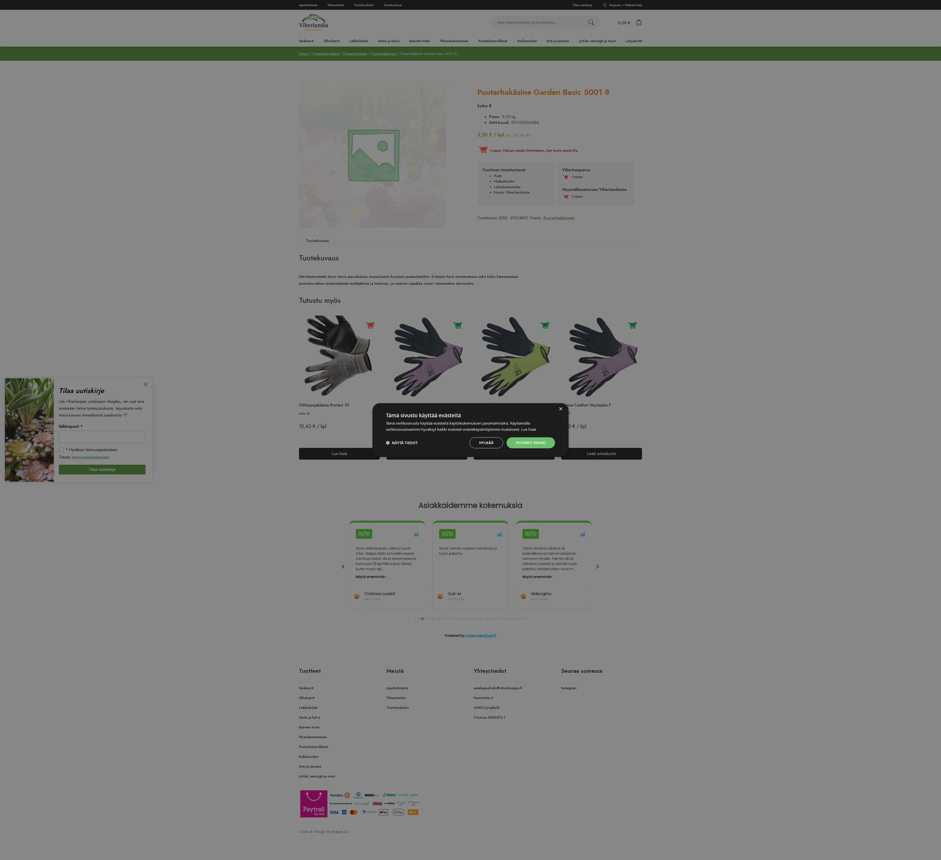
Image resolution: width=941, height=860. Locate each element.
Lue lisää (528, 429)
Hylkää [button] (486, 442)
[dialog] (470, 430)
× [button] (560, 409)
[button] (402, 443)
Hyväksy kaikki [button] (531, 442)
